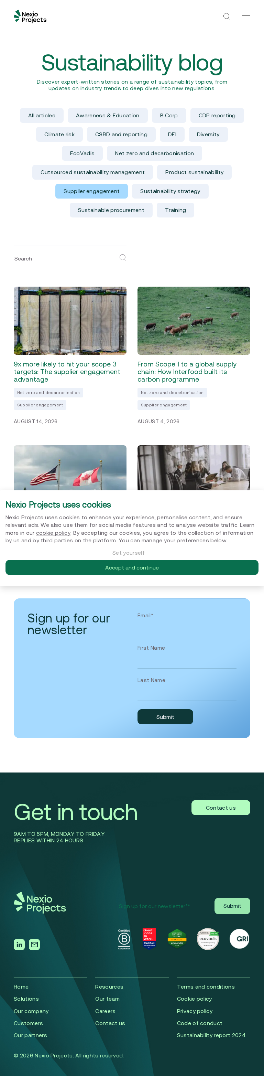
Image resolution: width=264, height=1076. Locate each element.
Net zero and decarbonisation (154, 153)
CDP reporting (217, 115)
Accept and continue (132, 567)
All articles (41, 115)
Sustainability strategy (170, 191)
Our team (107, 998)
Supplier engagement (92, 191)
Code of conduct (200, 1023)
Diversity (208, 134)
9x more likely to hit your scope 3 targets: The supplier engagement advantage (67, 371)
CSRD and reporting (121, 134)
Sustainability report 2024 (211, 1035)
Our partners (30, 1035)
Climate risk (59, 134)
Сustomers (28, 1023)
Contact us (221, 808)
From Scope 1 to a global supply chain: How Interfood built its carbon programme (187, 371)
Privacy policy (194, 1011)
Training (175, 210)
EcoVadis (82, 153)
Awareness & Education (108, 115)
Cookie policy (194, 998)
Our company (31, 1011)
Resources (109, 986)
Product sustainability (194, 172)
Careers (105, 1011)
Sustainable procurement (111, 210)
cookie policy (53, 533)
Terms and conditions (206, 986)
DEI (172, 134)
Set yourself (128, 553)
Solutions (26, 998)
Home (21, 986)
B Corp (169, 115)
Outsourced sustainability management (93, 172)
